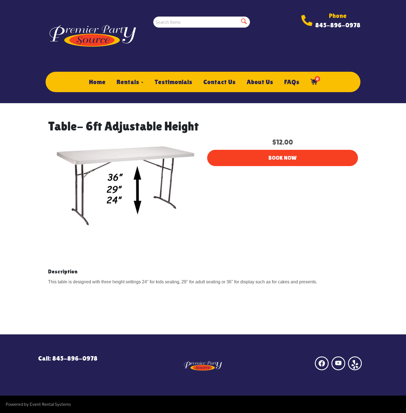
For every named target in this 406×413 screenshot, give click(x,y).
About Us (260, 82)
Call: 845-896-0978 (67, 358)
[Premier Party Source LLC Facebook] (322, 363)
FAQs (291, 82)
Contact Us (219, 82)
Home (97, 82)
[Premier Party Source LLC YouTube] (338, 363)
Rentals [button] (129, 82)
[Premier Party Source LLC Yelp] (355, 363)
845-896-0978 (337, 25)
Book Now (282, 158)
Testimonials (173, 82)
